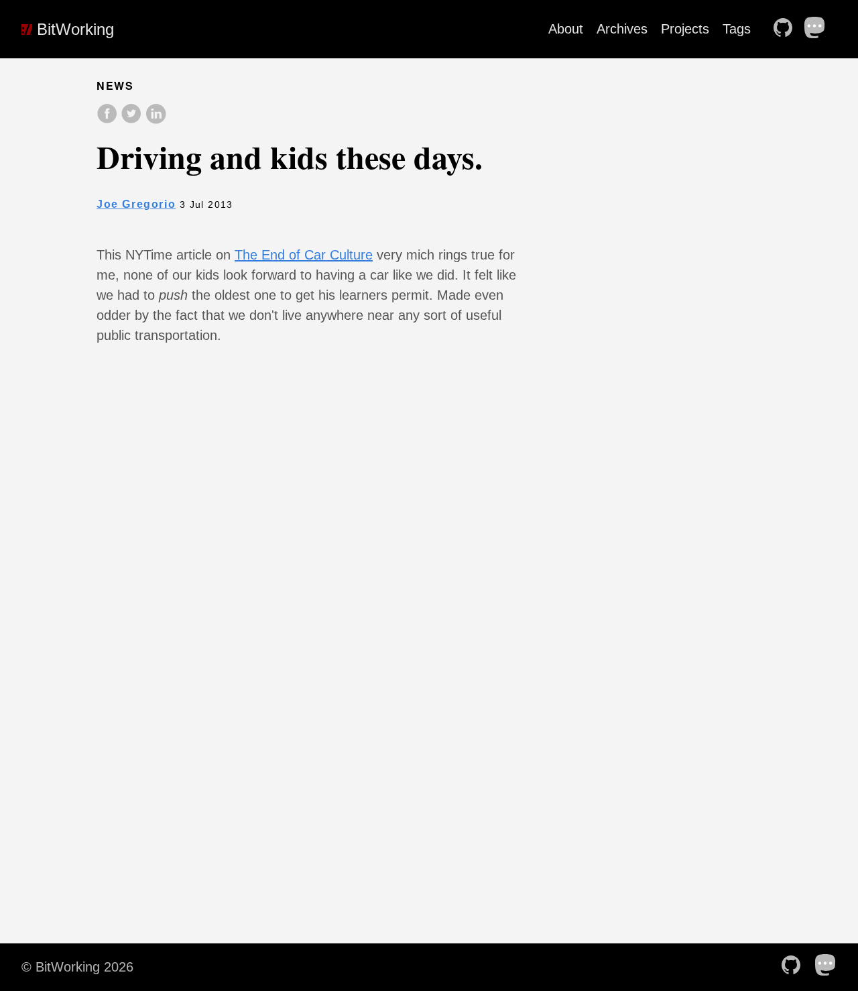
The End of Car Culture (304, 254)
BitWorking (73, 29)
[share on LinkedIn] (155, 120)
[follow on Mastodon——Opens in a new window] (819, 29)
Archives (622, 28)
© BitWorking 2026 (77, 966)
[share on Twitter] (133, 120)
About (565, 28)
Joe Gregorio (136, 204)
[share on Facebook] (109, 120)
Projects (685, 28)
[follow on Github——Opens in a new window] (787, 29)
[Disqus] (307, 598)
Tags (737, 28)
